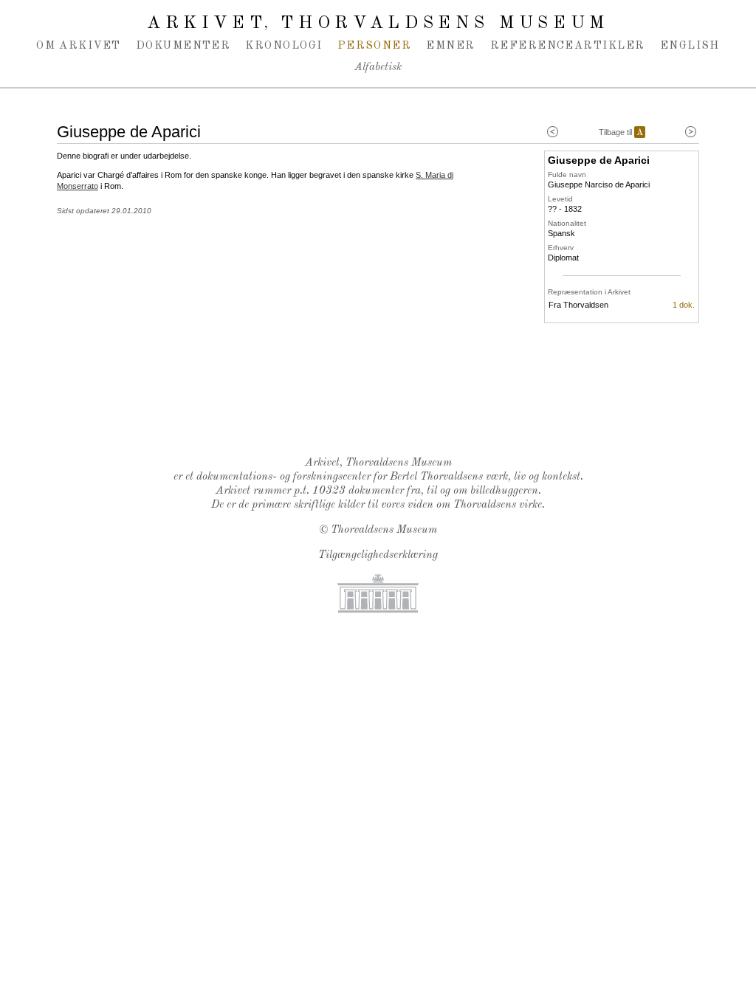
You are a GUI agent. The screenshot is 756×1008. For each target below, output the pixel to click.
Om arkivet (78, 46)
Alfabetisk (378, 67)
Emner (450, 46)
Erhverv (561, 248)
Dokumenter (183, 46)
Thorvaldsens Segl (382, 406)
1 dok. (684, 304)
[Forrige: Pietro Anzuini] (552, 132)
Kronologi (283, 46)
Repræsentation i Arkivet (589, 292)
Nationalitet (567, 223)
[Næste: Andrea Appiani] (690, 132)
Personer (374, 46)
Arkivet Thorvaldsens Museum (378, 23)
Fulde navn (567, 174)
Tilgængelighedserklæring (378, 555)
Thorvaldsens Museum (384, 530)
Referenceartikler (567, 46)
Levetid (560, 199)
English (690, 46)
